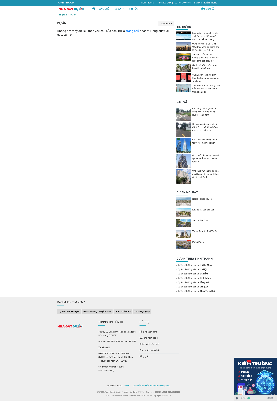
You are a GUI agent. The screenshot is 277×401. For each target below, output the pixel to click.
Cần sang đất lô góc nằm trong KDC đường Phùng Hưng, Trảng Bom (204, 111)
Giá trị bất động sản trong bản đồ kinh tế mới (204, 67)
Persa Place (198, 242)
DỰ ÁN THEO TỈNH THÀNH (194, 258)
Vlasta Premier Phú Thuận (204, 231)
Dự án (73, 14)
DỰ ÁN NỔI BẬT (187, 192)
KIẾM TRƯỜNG (148, 3)
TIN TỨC (133, 8)
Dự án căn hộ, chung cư (69, 311)
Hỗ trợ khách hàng (148, 332)
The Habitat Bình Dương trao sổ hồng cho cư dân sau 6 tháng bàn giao (206, 88)
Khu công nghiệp (142, 311)
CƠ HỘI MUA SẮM (183, 3)
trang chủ (132, 31)
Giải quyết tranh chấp (150, 350)
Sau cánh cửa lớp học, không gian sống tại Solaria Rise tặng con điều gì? (205, 57)
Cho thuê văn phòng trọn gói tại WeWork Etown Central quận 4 (205, 158)
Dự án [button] (118, 8)
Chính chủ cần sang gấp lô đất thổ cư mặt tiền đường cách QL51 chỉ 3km (205, 127)
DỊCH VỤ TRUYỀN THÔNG (205, 3)
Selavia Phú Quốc (200, 220)
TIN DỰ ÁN (183, 26)
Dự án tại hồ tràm (123, 311)
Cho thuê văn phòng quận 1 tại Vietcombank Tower (205, 141)
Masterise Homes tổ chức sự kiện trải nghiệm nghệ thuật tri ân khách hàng (205, 36)
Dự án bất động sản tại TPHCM (97, 311)
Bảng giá (144, 356)
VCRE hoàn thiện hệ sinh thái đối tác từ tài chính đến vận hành (205, 78)
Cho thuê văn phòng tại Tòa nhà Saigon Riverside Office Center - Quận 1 (205, 174)
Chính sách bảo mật (149, 344)
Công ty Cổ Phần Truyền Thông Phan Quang (147, 386)
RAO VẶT (182, 102)
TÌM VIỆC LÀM (164, 3)
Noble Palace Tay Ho (202, 199)
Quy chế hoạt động (149, 338)
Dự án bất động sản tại (195, 265)
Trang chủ (102, 8)
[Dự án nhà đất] (71, 8)
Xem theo (165, 23)
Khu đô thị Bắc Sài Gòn (203, 209)
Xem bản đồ (104, 347)
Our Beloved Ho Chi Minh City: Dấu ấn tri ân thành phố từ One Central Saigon (205, 46)
